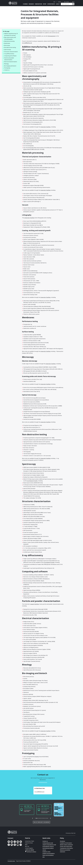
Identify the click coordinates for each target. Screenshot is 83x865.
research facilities (34, 604)
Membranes (7, 43)
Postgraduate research (48, 846)
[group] (26, 809)
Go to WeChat (12, 845)
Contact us (6, 70)
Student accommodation (49, 853)
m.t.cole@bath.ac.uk (27, 43)
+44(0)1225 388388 (29, 850)
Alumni (73, 1)
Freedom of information (66, 843)
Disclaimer (62, 841)
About (58, 4)
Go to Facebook (9, 842)
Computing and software (10, 55)
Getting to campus (31, 851)
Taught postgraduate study (49, 844)
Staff (54, 1)
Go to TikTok (9, 845)
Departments (51, 4)
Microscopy (7, 45)
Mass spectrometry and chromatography (10, 38)
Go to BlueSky (12, 842)
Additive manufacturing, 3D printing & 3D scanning (11, 34)
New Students (66, 1)
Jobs (44, 857)
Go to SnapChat (21, 842)
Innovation (38, 4)
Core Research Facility (32, 480)
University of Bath (13, 3)
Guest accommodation (48, 855)
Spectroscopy (7, 49)
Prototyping (7, 68)
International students (48, 848)
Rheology (6, 63)
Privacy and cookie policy (66, 846)
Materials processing (9, 41)
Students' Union (46, 851)
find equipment (51, 36)
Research (31, 4)
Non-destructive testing (10, 47)
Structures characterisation (11, 51)
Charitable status (11, 861)
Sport (44, 4)
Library (44, 850)
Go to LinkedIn (18, 842)
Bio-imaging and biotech (10, 66)
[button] (32, 818)
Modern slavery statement (66, 844)
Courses (25, 4)
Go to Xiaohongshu (21, 845)
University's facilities (45, 127)
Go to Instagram (15, 842)
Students (59, 1)
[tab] (35, 818)
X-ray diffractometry (9, 53)
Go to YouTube (18, 845)
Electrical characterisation (10, 61)
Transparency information (66, 848)
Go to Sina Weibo (15, 845)
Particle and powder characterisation (9, 58)
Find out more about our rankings (41, 822)
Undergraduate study (48, 843)
